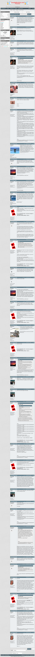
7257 (33, 389)
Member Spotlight (3, 30)
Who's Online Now (3, 40)
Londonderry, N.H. (12, 587)
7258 (33, 401)
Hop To (12, 650)
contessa (24, 159)
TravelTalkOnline (3, 8)
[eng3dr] (12, 384)
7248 (33, 267)
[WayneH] (11, 584)
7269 (33, 593)
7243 (33, 180)
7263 (33, 501)
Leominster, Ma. (12, 387)
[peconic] (13, 215)
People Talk (11, 8)
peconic (24, 221)
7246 (33, 221)
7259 (33, 443)
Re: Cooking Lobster (14, 48)
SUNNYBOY (24, 277)
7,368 (3, 35)
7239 (33, 109)
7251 (33, 301)
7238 (33, 97)
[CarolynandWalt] (14, 92)
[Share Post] (31, 56)
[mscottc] (13, 200)
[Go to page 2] (33, 14)
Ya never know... (12, 340)
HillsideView (23, 342)
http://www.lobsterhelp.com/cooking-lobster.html (24, 28)
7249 (33, 277)
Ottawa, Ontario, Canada (13, 157)
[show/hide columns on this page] (33, 10)
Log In (33, 8)
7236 (33, 56)
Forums (8, 8)
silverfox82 (24, 593)
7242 (33, 166)
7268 (33, 577)
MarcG (24, 82)
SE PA (11, 95)
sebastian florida (12, 54)
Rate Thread (17, 14)
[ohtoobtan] (13, 174)
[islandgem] (14, 153)
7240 (33, 143)
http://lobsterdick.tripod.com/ (21, 49)
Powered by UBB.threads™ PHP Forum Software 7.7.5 (17, 656)
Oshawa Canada (12, 275)
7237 (33, 82)
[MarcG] (13, 64)
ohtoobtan (24, 206)
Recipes (16, 8)
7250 (33, 287)
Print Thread (12, 14)
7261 (33, 475)
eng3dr (24, 389)
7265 (33, 526)
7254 (33, 342)
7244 (33, 192)
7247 (33, 239)
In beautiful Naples (12, 116)
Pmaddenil (24, 192)
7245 (33, 206)
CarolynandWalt (23, 97)
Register (29, 8)
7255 (33, 357)
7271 (33, 632)
